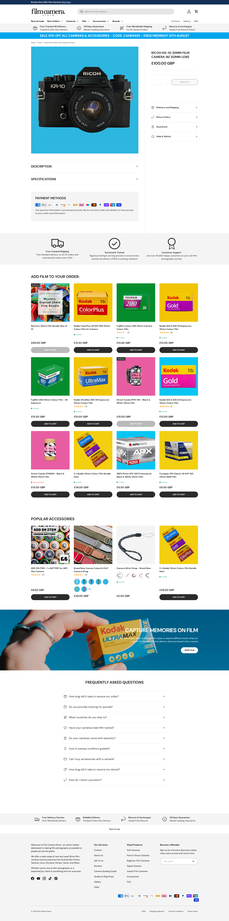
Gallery (187, 21)
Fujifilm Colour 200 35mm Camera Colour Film (134, 328)
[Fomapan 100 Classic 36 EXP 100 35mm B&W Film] (178, 450)
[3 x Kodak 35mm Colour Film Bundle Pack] (93, 450)
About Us (98, 855)
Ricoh (40, 42)
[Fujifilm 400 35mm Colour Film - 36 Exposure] (50, 376)
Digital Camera (134, 866)
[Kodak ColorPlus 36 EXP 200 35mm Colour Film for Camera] (93, 302)
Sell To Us (98, 860)
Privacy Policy (193, 911)
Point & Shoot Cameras (138, 855)
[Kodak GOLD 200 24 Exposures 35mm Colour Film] (178, 376)
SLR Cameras (133, 850)
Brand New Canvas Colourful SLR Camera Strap (91, 570)
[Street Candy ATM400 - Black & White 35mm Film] (50, 450)
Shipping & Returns (157, 911)
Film (129, 881)
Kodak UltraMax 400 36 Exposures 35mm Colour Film (91, 401)
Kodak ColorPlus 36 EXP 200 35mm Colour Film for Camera (92, 328)
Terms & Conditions (175, 911)
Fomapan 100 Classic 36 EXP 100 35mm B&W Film (176, 475)
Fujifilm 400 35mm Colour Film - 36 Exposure (49, 401)
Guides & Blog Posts (104, 876)
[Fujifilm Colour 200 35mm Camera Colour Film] (136, 302)
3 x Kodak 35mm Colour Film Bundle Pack (92, 475)
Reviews (98, 866)
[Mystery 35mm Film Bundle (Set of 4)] (50, 302)
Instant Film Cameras (137, 871)
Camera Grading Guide (105, 871)
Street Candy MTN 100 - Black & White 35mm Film (133, 401)
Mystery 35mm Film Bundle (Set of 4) (49, 328)
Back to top (114, 829)
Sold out (184, 82)
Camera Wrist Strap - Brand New (134, 568)
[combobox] (125, 12)
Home (33, 42)
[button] (174, 90)
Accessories (133, 876)
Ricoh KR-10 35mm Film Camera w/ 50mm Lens (60, 42)
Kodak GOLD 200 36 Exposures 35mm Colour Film (175, 328)
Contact (175, 21)
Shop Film (189, 650)
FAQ (196, 21)
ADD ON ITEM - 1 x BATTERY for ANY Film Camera (49, 570)
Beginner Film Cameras (138, 860)
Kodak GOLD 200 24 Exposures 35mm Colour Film (175, 401)
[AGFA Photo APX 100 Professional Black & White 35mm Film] (136, 450)
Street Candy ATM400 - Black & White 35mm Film (47, 475)
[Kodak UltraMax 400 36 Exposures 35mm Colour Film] (93, 376)
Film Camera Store (44, 911)
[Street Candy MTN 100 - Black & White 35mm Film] (136, 376)
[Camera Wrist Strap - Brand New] (136, 545)
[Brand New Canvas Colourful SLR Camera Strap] (93, 545)
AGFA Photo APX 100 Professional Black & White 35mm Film (134, 475)
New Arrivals (37, 21)
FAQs (96, 887)
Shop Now (66, 2)
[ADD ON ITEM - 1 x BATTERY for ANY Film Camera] (50, 545)
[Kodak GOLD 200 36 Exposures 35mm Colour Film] (178, 302)
